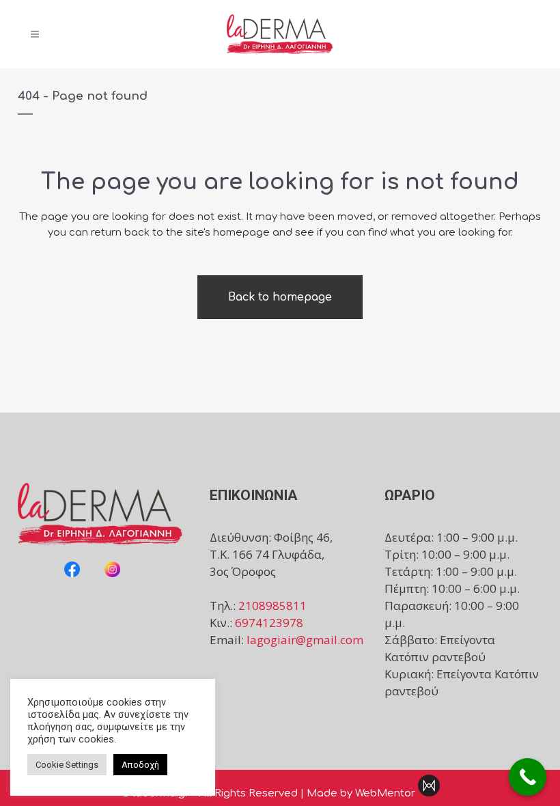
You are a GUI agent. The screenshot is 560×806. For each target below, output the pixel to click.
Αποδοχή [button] (140, 765)
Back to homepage (280, 297)
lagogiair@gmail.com (305, 640)
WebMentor (385, 793)
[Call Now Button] (527, 777)
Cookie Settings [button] (67, 765)
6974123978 (269, 622)
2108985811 (272, 605)
